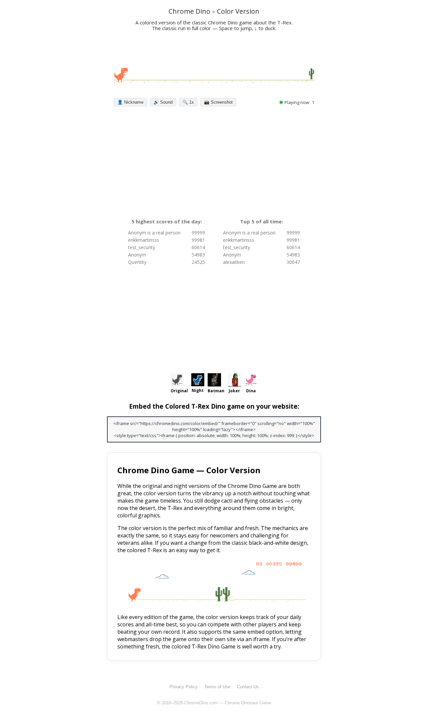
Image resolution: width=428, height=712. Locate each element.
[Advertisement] (214, 164)
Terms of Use (217, 686)
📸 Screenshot (218, 102)
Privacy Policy (184, 686)
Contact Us (248, 686)
